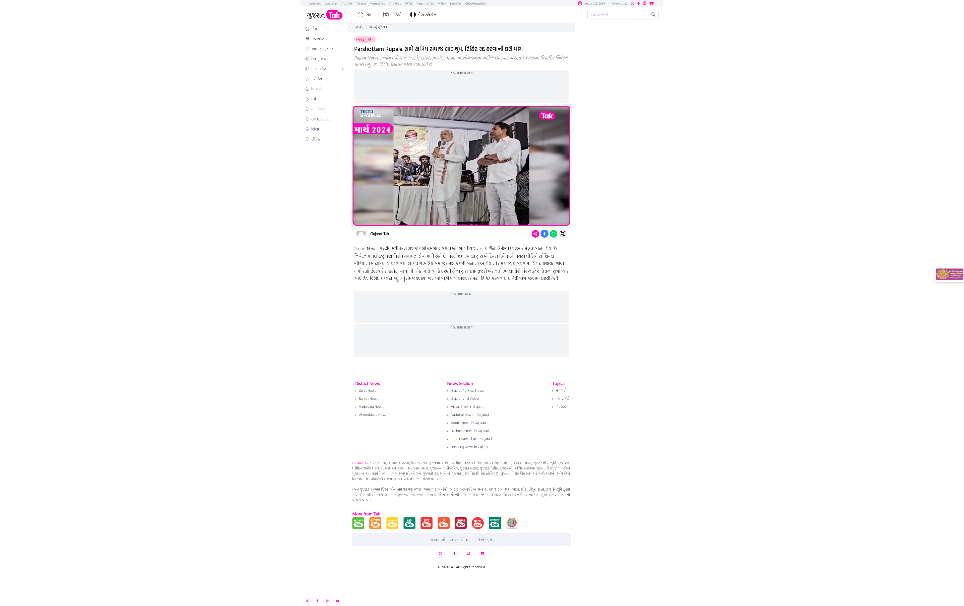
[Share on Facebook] (544, 234)
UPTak (409, 3)
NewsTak (455, 3)
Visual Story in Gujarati (468, 406)
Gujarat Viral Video (465, 398)
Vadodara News (371, 406)
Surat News (367, 390)
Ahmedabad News (373, 414)
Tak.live (361, 3)
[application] (461, 166)
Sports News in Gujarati (468, 422)
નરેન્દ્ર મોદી (563, 398)
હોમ (368, 15)
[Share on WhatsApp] (554, 234)
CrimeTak (395, 3)
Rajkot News (368, 398)
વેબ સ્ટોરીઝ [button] (427, 15)
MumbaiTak (377, 3)
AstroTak (346, 3)
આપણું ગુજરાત (378, 27)
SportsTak (331, 3)
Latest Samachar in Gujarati (471, 438)
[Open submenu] (343, 69)
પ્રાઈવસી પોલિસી (460, 539)
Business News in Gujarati (470, 430)
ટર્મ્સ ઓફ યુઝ (483, 539)
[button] (324, 29)
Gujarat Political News (467, 390)
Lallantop (315, 3)
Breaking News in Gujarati (470, 446)
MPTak (442, 3)
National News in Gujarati (470, 414)
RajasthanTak (425, 3)
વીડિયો (396, 15)
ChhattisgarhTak (475, 3)
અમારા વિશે (438, 539)
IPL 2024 (562, 406)
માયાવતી (561, 390)
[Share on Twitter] (563, 234)
